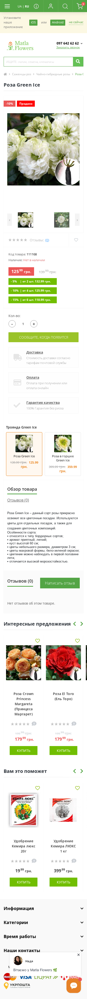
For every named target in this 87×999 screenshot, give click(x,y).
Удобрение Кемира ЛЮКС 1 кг (63, 846)
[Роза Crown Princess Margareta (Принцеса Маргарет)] (23, 665)
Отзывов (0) (18, 500)
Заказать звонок (68, 47)
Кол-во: (14, 315)
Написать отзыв (60, 583)
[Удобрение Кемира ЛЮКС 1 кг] (63, 813)
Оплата (32, 377)
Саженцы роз (21, 74)
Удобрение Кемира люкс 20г (23, 846)
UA (20, 6)
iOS (33, 22)
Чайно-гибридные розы (53, 74)
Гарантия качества (43, 402)
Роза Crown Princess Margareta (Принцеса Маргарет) (24, 703)
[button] (51, 6)
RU (27, 6)
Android (58, 22)
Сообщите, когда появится (43, 337)
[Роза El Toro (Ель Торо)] (63, 665)
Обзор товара (22, 489)
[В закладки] (37, 641)
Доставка (34, 352)
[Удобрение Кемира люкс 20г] (23, 813)
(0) (47, 240)
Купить (23, 750)
